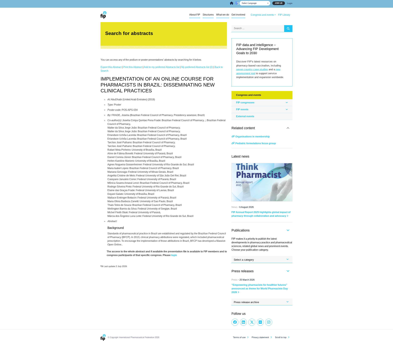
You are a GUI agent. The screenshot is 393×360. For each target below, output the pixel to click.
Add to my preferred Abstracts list (161, 67)
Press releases (243, 271)
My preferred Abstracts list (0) (197, 67)
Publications (241, 230)
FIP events (242, 109)
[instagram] (268, 322)
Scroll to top (280, 337)
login (174, 255)
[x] (251, 322)
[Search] (288, 28)
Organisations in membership (252, 136)
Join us (278, 3)
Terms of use (239, 337)
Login (289, 3)
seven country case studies (252, 69)
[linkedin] (243, 322)
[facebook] (235, 322)
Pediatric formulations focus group (255, 143)
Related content (243, 128)
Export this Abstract (111, 67)
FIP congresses (245, 102)
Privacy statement (260, 337)
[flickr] (260, 322)
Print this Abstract (132, 67)
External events (245, 116)
